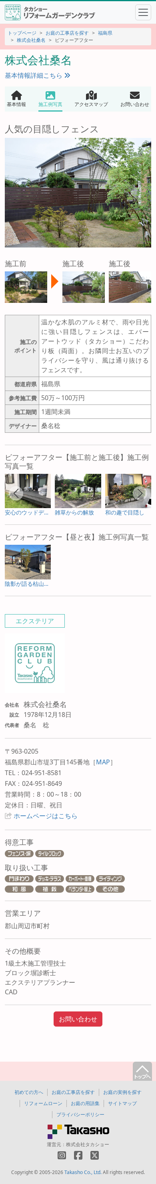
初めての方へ (28, 1092)
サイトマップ (122, 1103)
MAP (103, 762)
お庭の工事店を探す (67, 32)
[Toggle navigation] (143, 12)
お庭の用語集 (85, 1103)
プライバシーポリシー (80, 1114)
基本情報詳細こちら (34, 75)
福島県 (105, 32)
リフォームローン (43, 1103)
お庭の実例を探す (122, 1092)
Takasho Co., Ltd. (83, 1172)
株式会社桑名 (31, 40)
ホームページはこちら (46, 815)
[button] (16, 493)
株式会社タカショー (87, 1144)
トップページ (22, 32)
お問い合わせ (78, 1019)
